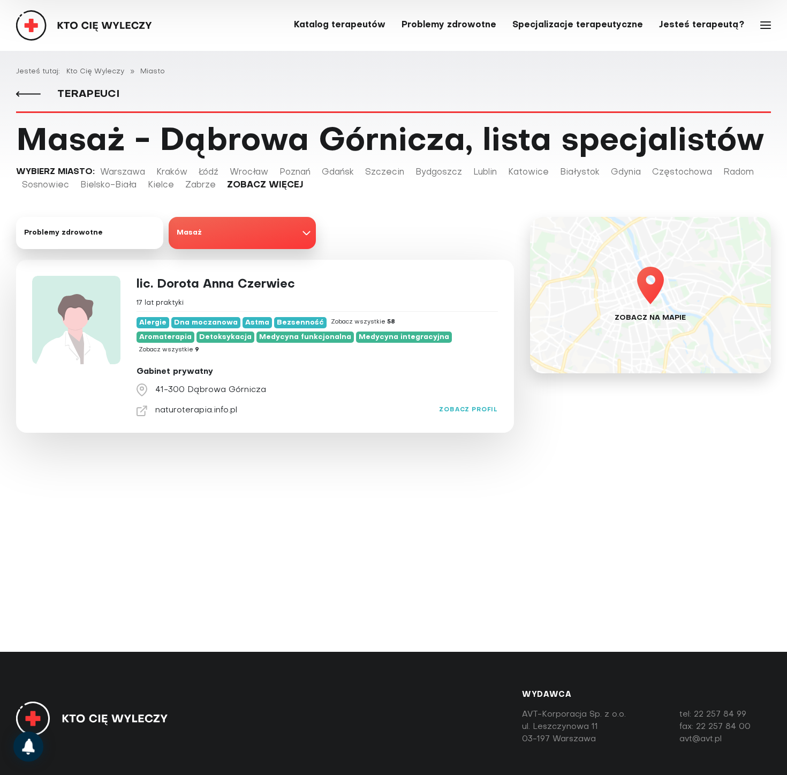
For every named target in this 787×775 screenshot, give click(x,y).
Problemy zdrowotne (449, 25)
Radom (738, 172)
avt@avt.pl (700, 739)
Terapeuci (86, 94)
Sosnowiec (45, 185)
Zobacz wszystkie (363, 322)
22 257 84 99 (720, 714)
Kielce (161, 185)
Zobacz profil (468, 410)
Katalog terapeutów (339, 25)
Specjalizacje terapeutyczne (577, 25)
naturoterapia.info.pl (196, 410)
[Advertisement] (393, 569)
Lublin (485, 172)
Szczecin (384, 172)
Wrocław (249, 172)
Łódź (208, 172)
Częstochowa (682, 172)
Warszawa (122, 172)
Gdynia (626, 172)
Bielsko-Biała (108, 185)
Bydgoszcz (438, 172)
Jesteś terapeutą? (701, 25)
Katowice (528, 172)
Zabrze (200, 185)
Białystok (580, 172)
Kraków (171, 172)
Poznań (295, 172)
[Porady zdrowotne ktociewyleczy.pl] (28, 747)
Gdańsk (338, 172)
